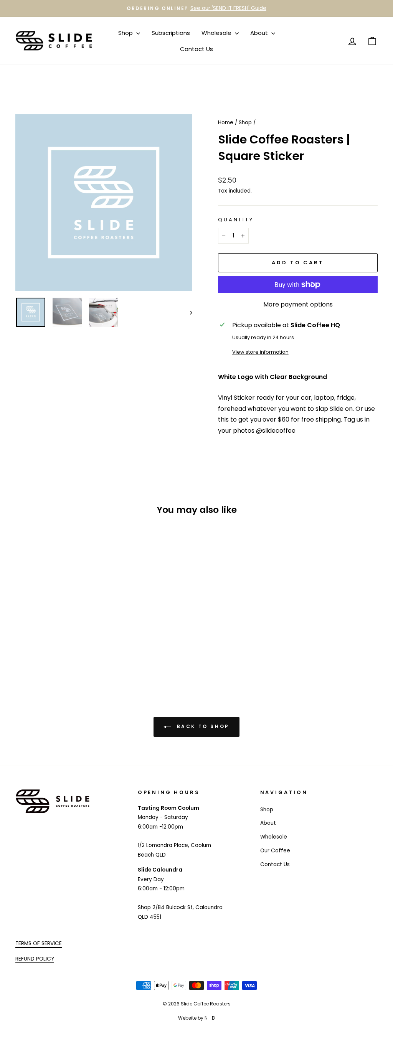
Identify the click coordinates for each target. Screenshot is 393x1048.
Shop (126, 33)
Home (225, 122)
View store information (260, 352)
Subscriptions (171, 33)
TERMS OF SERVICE (38, 943)
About (259, 33)
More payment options (298, 304)
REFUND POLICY (34, 958)
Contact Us (196, 49)
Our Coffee (275, 850)
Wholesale (217, 33)
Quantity (236, 219)
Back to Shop (202, 726)
